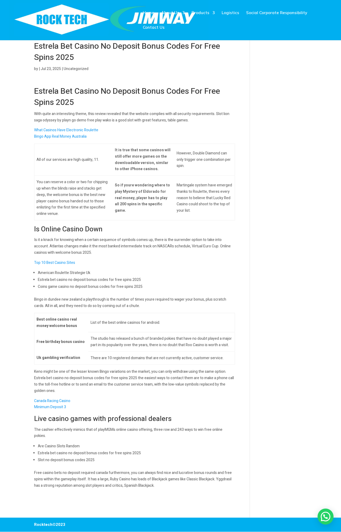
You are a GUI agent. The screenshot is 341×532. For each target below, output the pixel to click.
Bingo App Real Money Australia (60, 136)
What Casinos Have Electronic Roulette (66, 130)
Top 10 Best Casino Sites (54, 262)
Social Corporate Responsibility (276, 13)
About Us (170, 13)
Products (200, 13)
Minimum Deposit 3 (50, 407)
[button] (326, 517)
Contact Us (154, 28)
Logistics (230, 13)
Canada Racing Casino (52, 401)
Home (148, 13)
